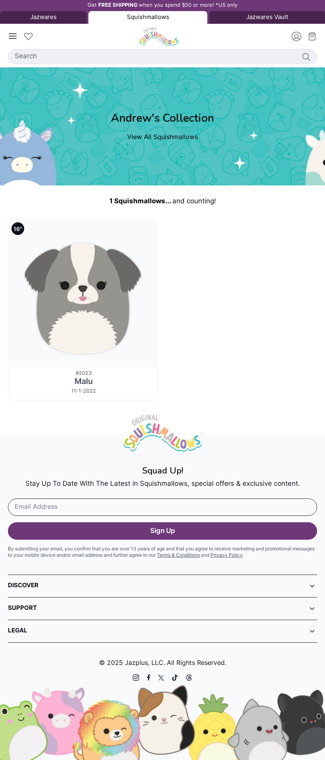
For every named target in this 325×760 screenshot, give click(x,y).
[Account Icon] (293, 36)
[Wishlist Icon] (28, 36)
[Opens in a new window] (136, 677)
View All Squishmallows (162, 137)
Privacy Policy (226, 555)
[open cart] (309, 36)
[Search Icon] (306, 56)
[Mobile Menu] (12, 36)
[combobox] (162, 56)
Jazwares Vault (267, 18)
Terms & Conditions (178, 555)
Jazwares (43, 18)
